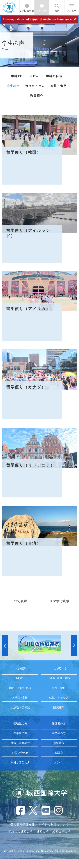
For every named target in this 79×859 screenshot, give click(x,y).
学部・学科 (59, 687)
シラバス (58, 762)
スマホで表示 (59, 601)
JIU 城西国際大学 (9, 7)
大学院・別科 (20, 697)
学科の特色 (54, 76)
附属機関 (58, 707)
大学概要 (20, 668)
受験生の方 (20, 723)
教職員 (59, 752)
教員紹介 (36, 95)
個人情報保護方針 (22, 824)
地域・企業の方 (20, 743)
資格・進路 (59, 85)
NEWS (35, 76)
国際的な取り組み (20, 687)
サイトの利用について (53, 824)
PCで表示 (19, 601)
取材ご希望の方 (20, 762)
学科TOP (18, 76)
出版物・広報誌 (20, 707)
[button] (5, 645)
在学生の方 (20, 733)
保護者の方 (59, 723)
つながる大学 (59, 668)
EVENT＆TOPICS (59, 678)
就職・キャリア (58, 697)
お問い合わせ (27, 10)
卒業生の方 (59, 733)
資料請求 (58, 743)
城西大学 (43, 831)
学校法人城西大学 (20, 831)
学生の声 (13, 85)
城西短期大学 (61, 831)
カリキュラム (35, 85)
